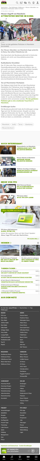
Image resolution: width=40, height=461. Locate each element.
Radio (3, 313)
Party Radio (4, 332)
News (22, 313)
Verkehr (23, 352)
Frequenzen (23, 417)
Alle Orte (22, 344)
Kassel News (23, 325)
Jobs (21, 420)
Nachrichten (4, 7)
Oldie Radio (4, 327)
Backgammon (4, 434)
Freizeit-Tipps (4, 422)
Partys (3, 439)
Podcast (20, 459)
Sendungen (23, 383)
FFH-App (22, 410)
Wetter (29, 2)
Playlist (21, 2)
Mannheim (5, 124)
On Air (22, 381)
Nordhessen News (6, 354)
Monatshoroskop (5, 391)
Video (28, 459)
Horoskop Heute (5, 383)
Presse (22, 425)
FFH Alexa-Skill (32, 238)
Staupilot (25, 2)
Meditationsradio (5, 339)
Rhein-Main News (6, 361)
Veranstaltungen (5, 410)
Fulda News (23, 335)
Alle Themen (23, 347)
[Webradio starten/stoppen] (33, 451)
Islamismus (29, 124)
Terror (20, 124)
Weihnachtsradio (5, 337)
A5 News (22, 364)
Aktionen (22, 386)
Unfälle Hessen (24, 359)
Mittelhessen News (6, 359)
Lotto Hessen (4, 427)
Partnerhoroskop (5, 395)
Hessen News (24, 315)
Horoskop (5, 381)
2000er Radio (5, 322)
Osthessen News (5, 357)
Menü (36, 459)
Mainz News (23, 322)
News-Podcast (24, 398)
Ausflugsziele (4, 420)
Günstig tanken (24, 369)
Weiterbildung (24, 430)
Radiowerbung (24, 427)
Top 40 (3, 342)
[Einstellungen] (12, 243)
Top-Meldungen (13, 7)
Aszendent (4, 398)
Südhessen (21, 7)
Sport (21, 339)
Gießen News (24, 332)
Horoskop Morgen (6, 386)
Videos (22, 388)
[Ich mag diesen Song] (29, 451)
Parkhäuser (23, 371)
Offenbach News (24, 330)
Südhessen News (5, 364)
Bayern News (23, 337)
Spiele (2, 430)
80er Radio (4, 318)
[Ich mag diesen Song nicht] (36, 451)
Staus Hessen (23, 354)
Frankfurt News (24, 318)
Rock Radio (4, 325)
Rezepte (3, 415)
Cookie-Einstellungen (25, 445)
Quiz (2, 437)
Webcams (22, 391)
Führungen (23, 422)
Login (21, 432)
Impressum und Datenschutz (9, 445)
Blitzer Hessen (24, 357)
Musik (11, 459)
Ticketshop (4, 425)
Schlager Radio (5, 330)
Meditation (4, 417)
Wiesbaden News (25, 320)
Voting (22, 403)
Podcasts (22, 395)
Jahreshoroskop (5, 393)
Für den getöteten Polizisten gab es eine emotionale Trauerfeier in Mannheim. (19, 101)
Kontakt (22, 415)
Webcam (33, 2)
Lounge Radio (4, 335)
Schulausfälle (23, 376)
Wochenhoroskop (6, 388)
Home (4, 459)
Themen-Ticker (8, 268)
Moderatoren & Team (26, 393)
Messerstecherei (8, 128)
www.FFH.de (13, 308)
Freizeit (4, 408)
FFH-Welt (23, 408)
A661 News (23, 366)
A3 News (22, 361)
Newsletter (23, 413)
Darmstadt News (24, 327)
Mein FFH (37, 2)
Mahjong (3, 432)
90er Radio (4, 320)
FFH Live (3, 315)
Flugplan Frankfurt (25, 374)
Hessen (5, 243)
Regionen (4, 352)
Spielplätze (4, 413)
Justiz (14, 124)
